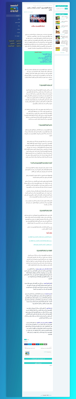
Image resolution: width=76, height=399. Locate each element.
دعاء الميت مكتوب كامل (64, 17)
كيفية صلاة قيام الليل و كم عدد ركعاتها (64, 37)
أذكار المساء (11, 40)
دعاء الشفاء (19, 45)
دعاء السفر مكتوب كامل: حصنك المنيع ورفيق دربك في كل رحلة (64, 42)
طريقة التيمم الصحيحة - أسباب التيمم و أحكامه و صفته (65, 49)
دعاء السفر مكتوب (64, 21)
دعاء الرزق (12, 43)
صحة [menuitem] (19, 25)
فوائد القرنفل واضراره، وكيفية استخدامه (65, 32)
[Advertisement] (62, 72)
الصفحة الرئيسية (50, 5)
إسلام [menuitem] (19, 19)
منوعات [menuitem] (18, 29)
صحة (46, 5)
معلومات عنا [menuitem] (17, 35)
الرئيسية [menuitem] (17, 15)
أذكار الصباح (18, 40)
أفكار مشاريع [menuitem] (17, 22)
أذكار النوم (19, 43)
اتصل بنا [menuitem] (18, 32)
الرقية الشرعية (11, 45)
